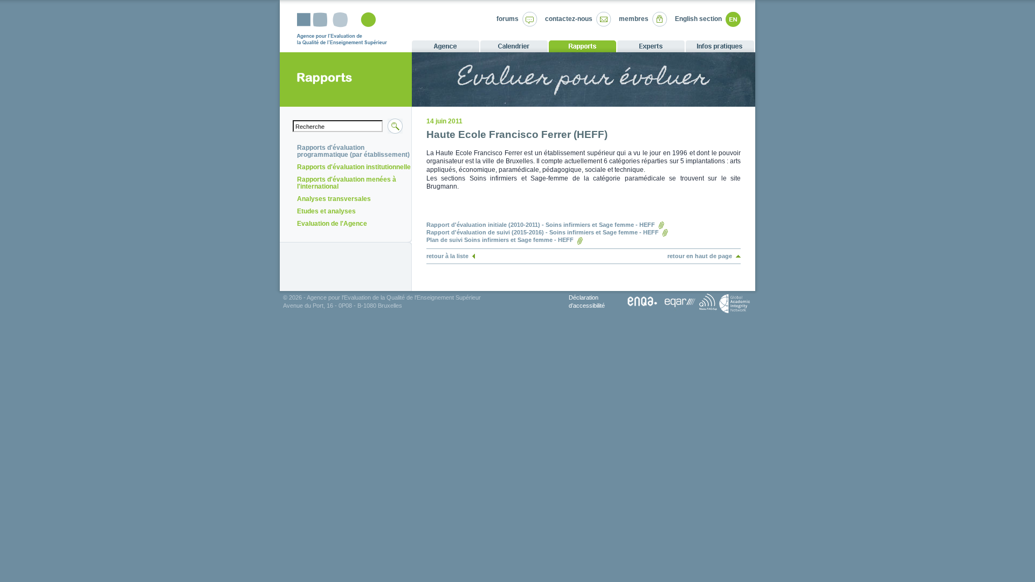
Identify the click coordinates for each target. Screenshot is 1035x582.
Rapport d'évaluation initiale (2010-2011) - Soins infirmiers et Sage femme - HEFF (540, 224)
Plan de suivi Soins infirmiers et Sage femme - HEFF (500, 240)
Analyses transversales (334, 199)
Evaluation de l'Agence (332, 223)
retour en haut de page (699, 256)
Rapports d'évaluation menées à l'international (346, 183)
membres (633, 19)
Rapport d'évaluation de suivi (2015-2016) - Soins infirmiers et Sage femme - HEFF (542, 232)
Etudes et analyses (326, 211)
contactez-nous (568, 19)
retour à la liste (447, 256)
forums (507, 19)
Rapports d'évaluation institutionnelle (354, 167)
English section (698, 19)
